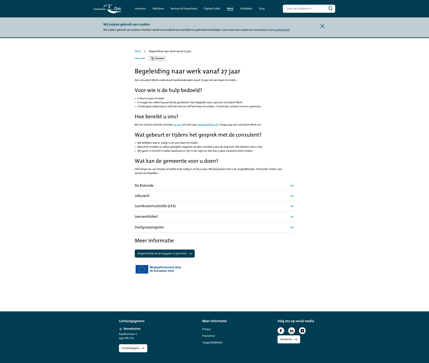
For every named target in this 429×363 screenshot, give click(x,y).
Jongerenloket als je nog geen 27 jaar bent (162, 253)
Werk (138, 51)
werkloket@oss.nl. (208, 125)
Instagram (302, 330)
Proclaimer (208, 336)
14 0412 (178, 125)
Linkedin (291, 330)
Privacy (206, 329)
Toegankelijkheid (212, 342)
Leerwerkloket (146, 217)
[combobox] (304, 9)
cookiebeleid (281, 30)
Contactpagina (130, 348)
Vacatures (286, 339)
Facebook (281, 330)
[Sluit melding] (322, 26)
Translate (159, 58)
